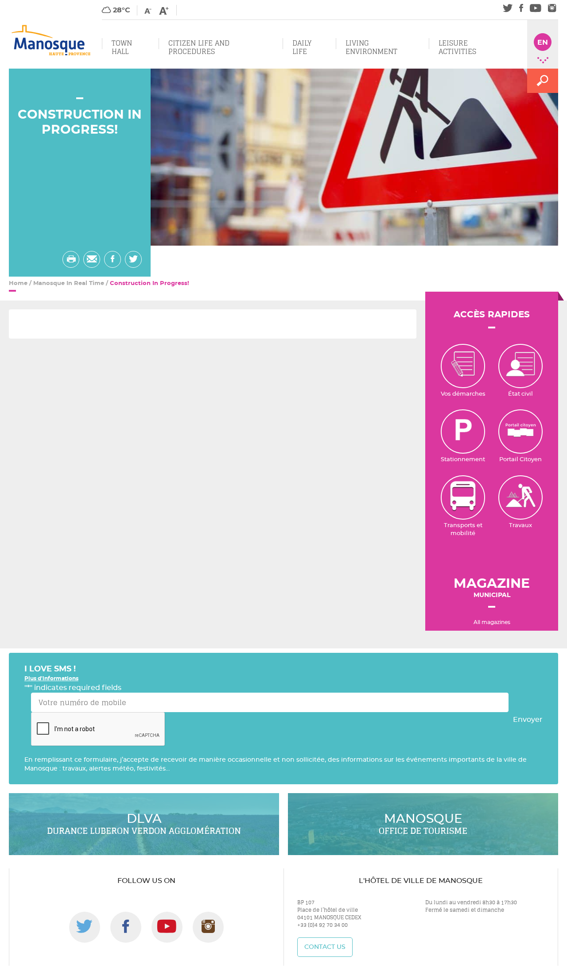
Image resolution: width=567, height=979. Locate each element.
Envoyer (528, 719)
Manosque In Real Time (68, 283)
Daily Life (301, 47)
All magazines (492, 622)
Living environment (371, 47)
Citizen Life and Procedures (198, 47)
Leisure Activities (457, 47)
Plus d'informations (51, 678)
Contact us (325, 947)
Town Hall (122, 47)
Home (18, 283)
